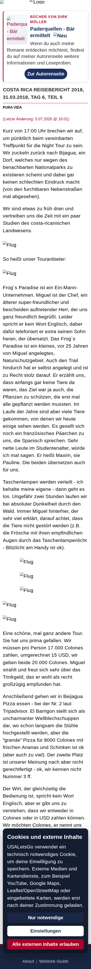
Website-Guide (54, 961)
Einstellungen (45, 930)
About (28, 961)
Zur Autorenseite (45, 73)
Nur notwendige (45, 917)
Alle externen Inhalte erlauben (45, 944)
